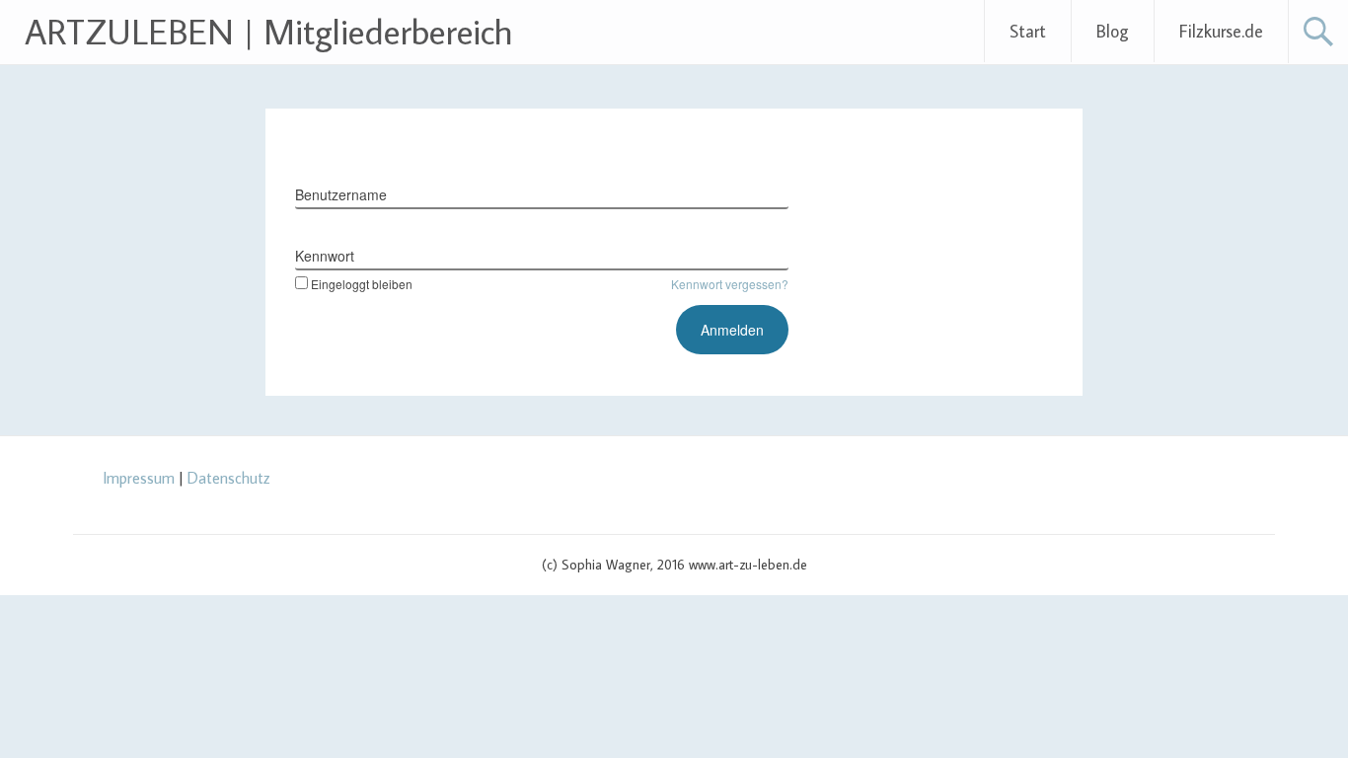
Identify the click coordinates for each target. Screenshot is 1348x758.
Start (1028, 31)
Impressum (139, 478)
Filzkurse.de (1221, 31)
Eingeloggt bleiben (361, 283)
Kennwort (324, 255)
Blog (1112, 31)
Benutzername (341, 194)
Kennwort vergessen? (729, 283)
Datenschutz (228, 478)
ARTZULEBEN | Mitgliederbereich (269, 31)
